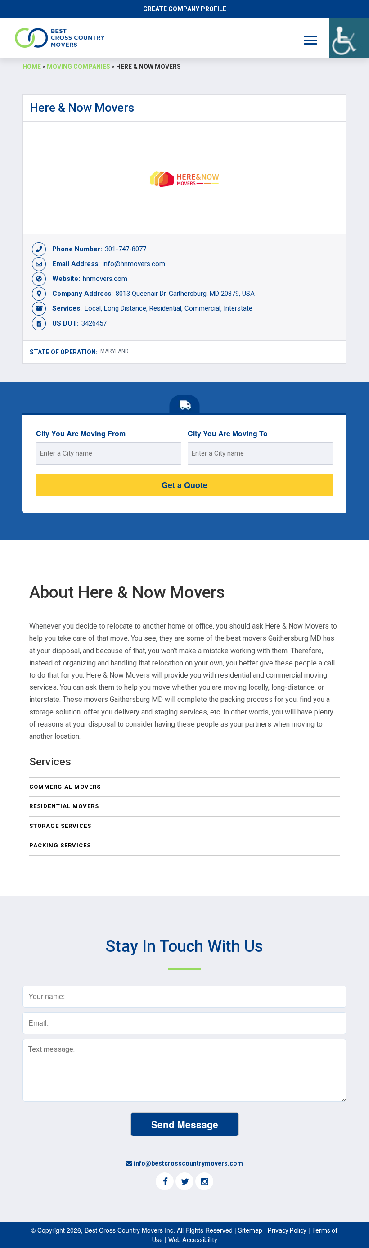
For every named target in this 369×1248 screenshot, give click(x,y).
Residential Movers (64, 806)
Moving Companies (78, 66)
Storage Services (60, 826)
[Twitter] (184, 1182)
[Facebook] (165, 1182)
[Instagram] (204, 1182)
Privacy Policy (287, 1230)
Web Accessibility (192, 1239)
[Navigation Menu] (310, 40)
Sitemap (250, 1230)
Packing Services (60, 845)
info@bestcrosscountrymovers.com (188, 1163)
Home (31, 66)
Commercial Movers (65, 786)
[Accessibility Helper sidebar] (349, 38)
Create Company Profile (184, 9)
